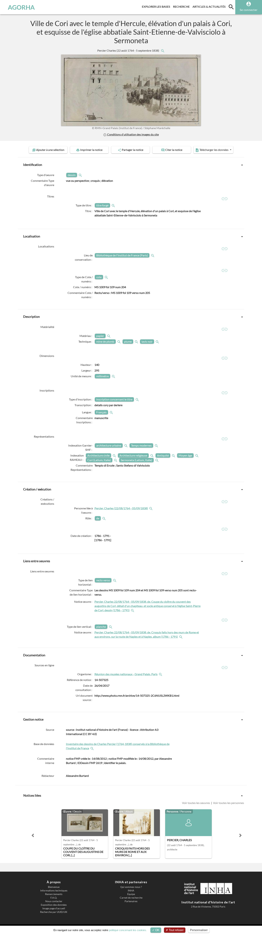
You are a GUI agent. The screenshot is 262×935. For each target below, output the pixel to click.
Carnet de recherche (131, 898)
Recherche (182, 6)
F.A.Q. (53, 898)
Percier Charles (128, 50)
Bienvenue (54, 887)
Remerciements (53, 894)
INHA (131, 890)
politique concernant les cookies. (128, 930)
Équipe (131, 894)
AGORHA (21, 7)
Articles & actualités (209, 6)
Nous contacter (53, 901)
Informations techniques (53, 890)
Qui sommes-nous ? (131, 887)
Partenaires (131, 901)
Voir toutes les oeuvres (196, 802)
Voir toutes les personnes (228, 802)
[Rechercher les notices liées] (162, 50)
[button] (32, 835)
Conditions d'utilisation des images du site (133, 134)
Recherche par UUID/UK (53, 912)
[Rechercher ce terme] (81, 175)
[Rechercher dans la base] (92, 748)
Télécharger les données (214, 149)
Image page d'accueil (53, 908)
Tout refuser (176, 930)
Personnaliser (199, 930)
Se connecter (249, 9)
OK (157, 930)
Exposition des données (54, 905)
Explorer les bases (157, 6)
